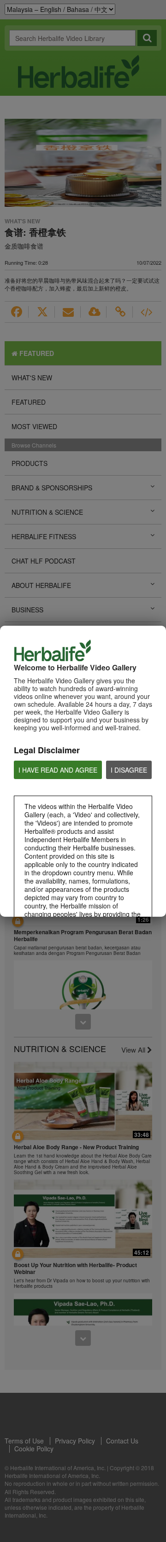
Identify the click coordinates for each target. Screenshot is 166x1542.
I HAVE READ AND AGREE (57, 769)
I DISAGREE (129, 769)
